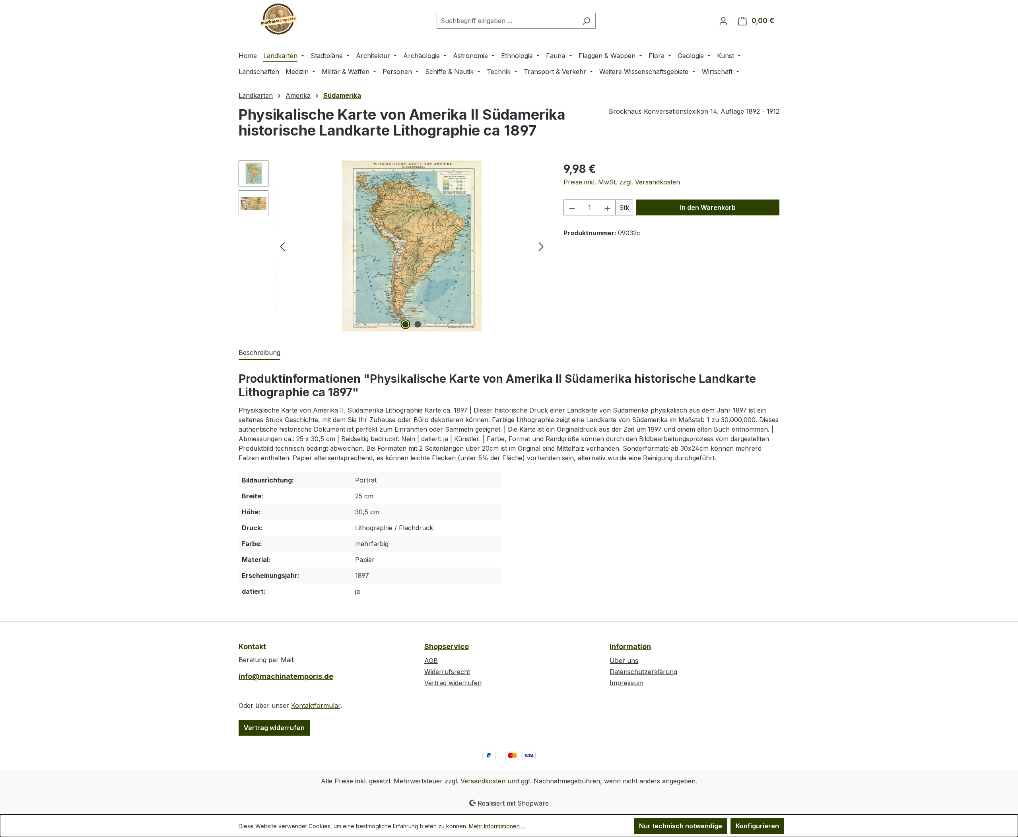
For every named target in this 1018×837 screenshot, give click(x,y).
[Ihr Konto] (723, 21)
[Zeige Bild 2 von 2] (418, 324)
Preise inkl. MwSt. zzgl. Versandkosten (621, 182)
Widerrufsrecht (447, 672)
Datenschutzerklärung (643, 672)
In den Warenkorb (708, 207)
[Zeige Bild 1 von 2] (405, 324)
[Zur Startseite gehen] (278, 19)
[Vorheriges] (282, 246)
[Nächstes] (541, 246)
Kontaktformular (315, 705)
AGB (431, 661)
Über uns (624, 661)
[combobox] (507, 21)
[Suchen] (586, 21)
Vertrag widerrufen (274, 728)
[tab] (259, 353)
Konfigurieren (757, 826)
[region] (393, 246)
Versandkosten (482, 781)
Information (630, 646)
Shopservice (446, 646)
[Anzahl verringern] (571, 207)
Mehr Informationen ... (497, 826)
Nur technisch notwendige (680, 826)
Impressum (626, 683)
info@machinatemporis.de (286, 676)
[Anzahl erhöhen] (607, 207)
